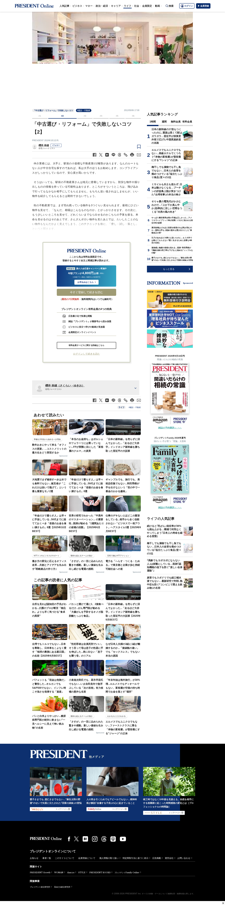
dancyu (70, 872)
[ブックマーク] (139, 147)
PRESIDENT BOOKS (100, 872)
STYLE (81, 872)
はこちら (170, 428)
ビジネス (77, 6)
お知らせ (34, 858)
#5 (117, 116)
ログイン (188, 6)
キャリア (116, 6)
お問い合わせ (183, 858)
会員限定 (147, 6)
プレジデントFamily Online (126, 872)
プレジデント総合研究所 (40, 887)
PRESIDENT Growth (40, 872)
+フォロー (56, 145)
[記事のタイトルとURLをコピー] (125, 155)
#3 (85, 116)
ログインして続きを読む (86, 354)
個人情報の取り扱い (109, 858)
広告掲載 (156, 858)
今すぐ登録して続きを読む (86, 292)
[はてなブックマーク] (85, 839)
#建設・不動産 (83, 110)
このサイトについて (64, 858)
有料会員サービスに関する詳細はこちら (86, 345)
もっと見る (168, 269)
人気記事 (64, 6)
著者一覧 (46, 858)
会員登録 (204, 6)
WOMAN (58, 872)
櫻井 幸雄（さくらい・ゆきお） (65, 385)
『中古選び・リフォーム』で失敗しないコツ (53, 110)
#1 (40, 116)
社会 (136, 6)
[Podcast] (113, 839)
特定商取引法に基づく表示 (135, 858)
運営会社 (169, 858)
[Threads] (103, 839)
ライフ (127, 6)
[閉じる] (223, 903)
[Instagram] (95, 839)
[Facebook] (69, 839)
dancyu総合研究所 (62, 887)
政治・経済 (102, 6)
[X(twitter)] (76, 839)
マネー (89, 6)
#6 (133, 116)
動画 (157, 6)
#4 (101, 116)
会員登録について (86, 858)
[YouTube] (123, 839)
